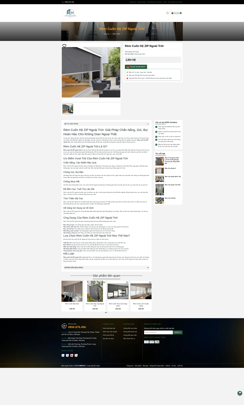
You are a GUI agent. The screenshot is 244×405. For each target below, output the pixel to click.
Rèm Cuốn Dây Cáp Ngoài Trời (95, 305)
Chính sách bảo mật (109, 328)
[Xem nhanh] (72, 300)
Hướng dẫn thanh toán (130, 331)
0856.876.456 (77, 327)
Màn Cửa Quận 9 (170, 168)
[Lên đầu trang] (240, 388)
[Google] (76, 355)
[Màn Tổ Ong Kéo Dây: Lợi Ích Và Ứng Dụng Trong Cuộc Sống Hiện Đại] (159, 161)
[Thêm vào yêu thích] (64, 46)
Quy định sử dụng (108, 338)
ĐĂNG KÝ (178, 332)
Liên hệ (180, 366)
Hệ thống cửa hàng (154, 2)
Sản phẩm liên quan (106, 275)
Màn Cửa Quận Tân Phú (172, 185)
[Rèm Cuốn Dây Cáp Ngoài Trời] (95, 291)
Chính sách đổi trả (108, 335)
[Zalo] (63, 355)
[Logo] (70, 13)
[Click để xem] (91, 72)
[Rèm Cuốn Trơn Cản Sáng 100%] (118, 291)
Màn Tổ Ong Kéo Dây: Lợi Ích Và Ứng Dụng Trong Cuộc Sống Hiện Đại (172, 160)
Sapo (98, 366)
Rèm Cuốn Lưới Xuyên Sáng (141, 305)
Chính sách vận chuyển (110, 331)
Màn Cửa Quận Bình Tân (173, 176)
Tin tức (173, 366)
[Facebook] (67, 355)
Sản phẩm (138, 366)
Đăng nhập (142, 2)
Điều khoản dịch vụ (129, 338)
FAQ (164, 2)
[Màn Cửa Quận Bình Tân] (159, 178)
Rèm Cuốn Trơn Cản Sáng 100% (118, 305)
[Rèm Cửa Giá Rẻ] (159, 200)
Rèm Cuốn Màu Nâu (72, 304)
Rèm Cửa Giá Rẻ (170, 198)
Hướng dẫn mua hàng (130, 328)
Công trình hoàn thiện (156, 366)
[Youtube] (71, 355)
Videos (167, 366)
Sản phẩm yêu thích (175, 2)
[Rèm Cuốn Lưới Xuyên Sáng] (141, 291)
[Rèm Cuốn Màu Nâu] (72, 291)
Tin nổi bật (160, 154)
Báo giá (145, 366)
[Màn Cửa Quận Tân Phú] (159, 189)
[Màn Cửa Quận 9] (159, 170)
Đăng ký (133, 2)
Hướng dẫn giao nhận (130, 335)
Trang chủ (129, 366)
